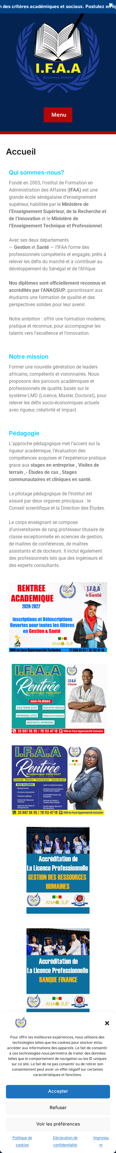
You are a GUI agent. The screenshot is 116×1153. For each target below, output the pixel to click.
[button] (107, 1023)
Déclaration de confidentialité (65, 1141)
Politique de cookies (22, 1141)
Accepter (58, 1091)
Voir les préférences (58, 1124)
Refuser (58, 1107)
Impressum (101, 1141)
